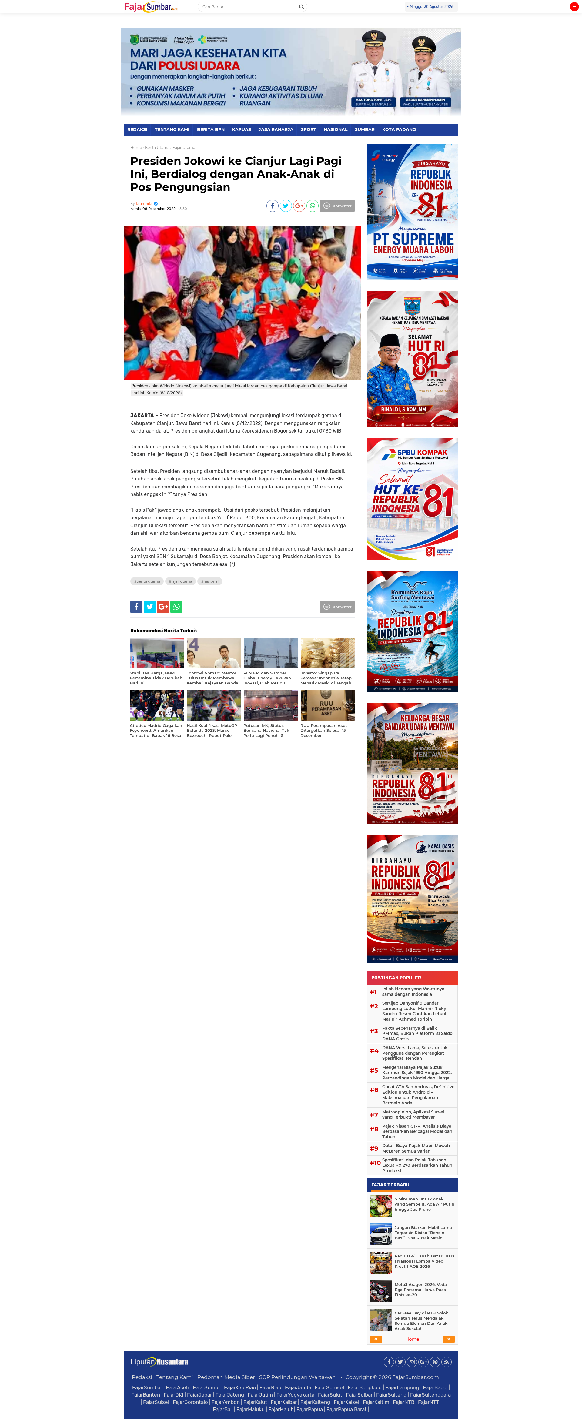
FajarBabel (435, 1387)
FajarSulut (330, 1395)
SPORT (308, 129)
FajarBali (223, 1409)
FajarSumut (206, 1387)
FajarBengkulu (365, 1387)
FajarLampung (402, 1387)
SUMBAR (365, 129)
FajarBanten (145, 1395)
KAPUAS (241, 129)
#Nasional (210, 581)
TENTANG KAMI (172, 129)
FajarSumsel (329, 1387)
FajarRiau (270, 1387)
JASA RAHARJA (276, 129)
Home (136, 147)
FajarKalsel (346, 1402)
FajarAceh (177, 1387)
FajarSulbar (359, 1395)
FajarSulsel (156, 1402)
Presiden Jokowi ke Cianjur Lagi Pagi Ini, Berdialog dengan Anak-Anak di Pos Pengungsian (236, 174)
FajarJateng (230, 1395)
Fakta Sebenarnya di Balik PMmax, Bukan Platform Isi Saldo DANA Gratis (417, 1033)
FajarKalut (255, 1402)
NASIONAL (335, 129)
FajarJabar (199, 1395)
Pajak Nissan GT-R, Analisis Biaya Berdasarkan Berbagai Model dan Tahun (417, 1131)
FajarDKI (173, 1395)
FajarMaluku (250, 1409)
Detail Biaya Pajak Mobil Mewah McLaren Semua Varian (416, 1148)
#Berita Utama (147, 581)
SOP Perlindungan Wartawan (297, 1377)
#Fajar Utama (180, 581)
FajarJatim (260, 1395)
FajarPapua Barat (346, 1409)
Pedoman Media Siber (226, 1377)
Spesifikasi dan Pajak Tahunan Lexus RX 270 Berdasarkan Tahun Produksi (417, 1165)
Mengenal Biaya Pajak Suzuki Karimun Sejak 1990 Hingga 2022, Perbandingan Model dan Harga (417, 1072)
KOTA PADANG (399, 129)
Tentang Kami (174, 1377)
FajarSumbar (147, 1387)
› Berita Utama (156, 147)
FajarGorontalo (190, 1402)
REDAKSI (137, 129)
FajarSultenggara (430, 1395)
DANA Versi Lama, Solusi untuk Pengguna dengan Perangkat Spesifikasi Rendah (415, 1053)
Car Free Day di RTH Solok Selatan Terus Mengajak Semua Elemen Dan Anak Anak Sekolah (421, 1320)
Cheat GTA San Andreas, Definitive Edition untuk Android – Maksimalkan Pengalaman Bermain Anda (418, 1094)
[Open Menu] (574, 6)
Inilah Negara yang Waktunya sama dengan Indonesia (413, 991)
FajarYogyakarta (295, 1395)
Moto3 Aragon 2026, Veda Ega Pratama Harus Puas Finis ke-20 (421, 1289)
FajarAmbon (226, 1402)
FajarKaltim (376, 1402)
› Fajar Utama (182, 147)
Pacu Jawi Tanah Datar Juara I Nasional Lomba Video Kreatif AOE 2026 (425, 1261)
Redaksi (142, 1377)
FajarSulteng (391, 1395)
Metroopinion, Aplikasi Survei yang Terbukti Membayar (413, 1114)
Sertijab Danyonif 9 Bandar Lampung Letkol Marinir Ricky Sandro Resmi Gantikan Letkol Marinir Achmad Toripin (414, 1011)
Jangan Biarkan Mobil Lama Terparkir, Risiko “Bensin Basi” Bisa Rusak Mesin (423, 1232)
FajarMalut (280, 1409)
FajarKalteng (315, 1402)
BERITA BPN (211, 129)
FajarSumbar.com (415, 1377)
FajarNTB (403, 1402)
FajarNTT (428, 1402)
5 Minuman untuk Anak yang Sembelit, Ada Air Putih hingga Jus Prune (424, 1204)
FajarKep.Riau (240, 1387)
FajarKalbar (284, 1402)
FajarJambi (298, 1387)
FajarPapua (309, 1409)
